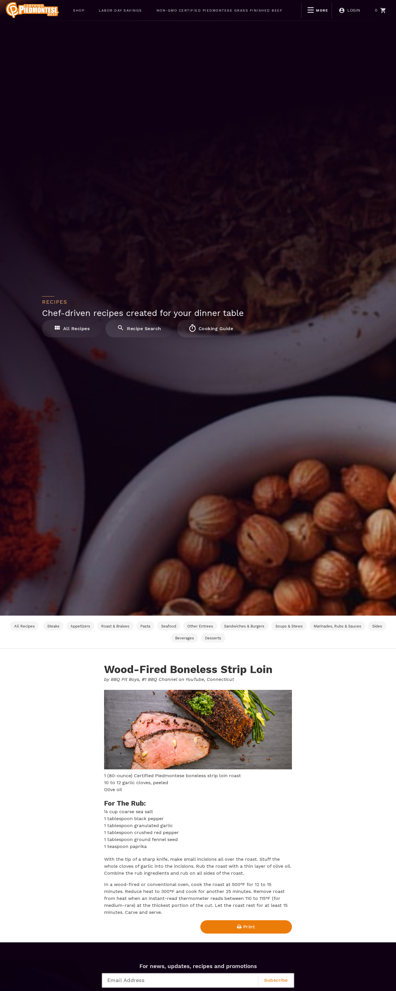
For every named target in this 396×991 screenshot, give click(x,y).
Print (249, 926)
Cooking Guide (215, 328)
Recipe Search (143, 328)
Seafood (168, 626)
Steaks (53, 626)
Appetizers (80, 626)
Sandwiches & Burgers (244, 626)
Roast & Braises (115, 626)
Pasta (145, 626)
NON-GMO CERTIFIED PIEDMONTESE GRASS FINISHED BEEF (220, 10)
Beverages (184, 638)
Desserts (213, 638)
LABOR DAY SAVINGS (120, 10)
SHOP (78, 10)
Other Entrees (200, 626)
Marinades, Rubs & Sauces (337, 626)
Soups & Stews (289, 626)
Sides (377, 626)
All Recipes (76, 328)
